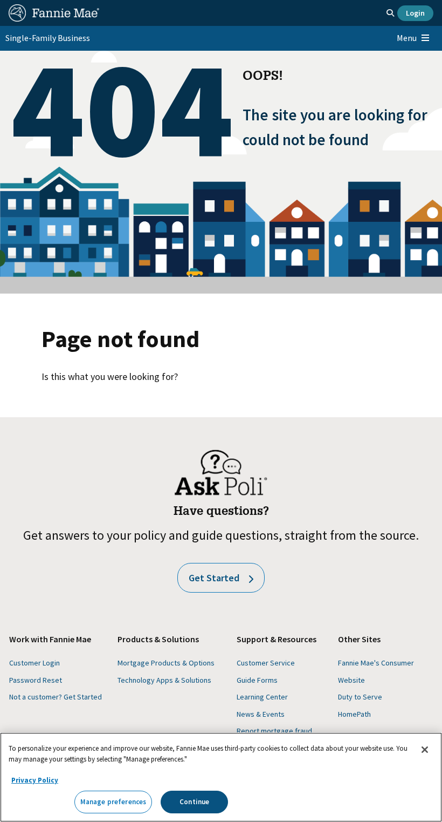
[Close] (425, 750)
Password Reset (35, 680)
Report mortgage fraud (274, 731)
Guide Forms (257, 680)
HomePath (354, 714)
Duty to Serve (360, 697)
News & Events (261, 714)
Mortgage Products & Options (166, 663)
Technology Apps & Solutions (164, 680)
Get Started (214, 578)
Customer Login (34, 663)
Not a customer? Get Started (55, 697)
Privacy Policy (34, 780)
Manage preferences (113, 801)
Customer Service (266, 663)
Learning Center (262, 697)
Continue (194, 801)
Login (415, 13)
